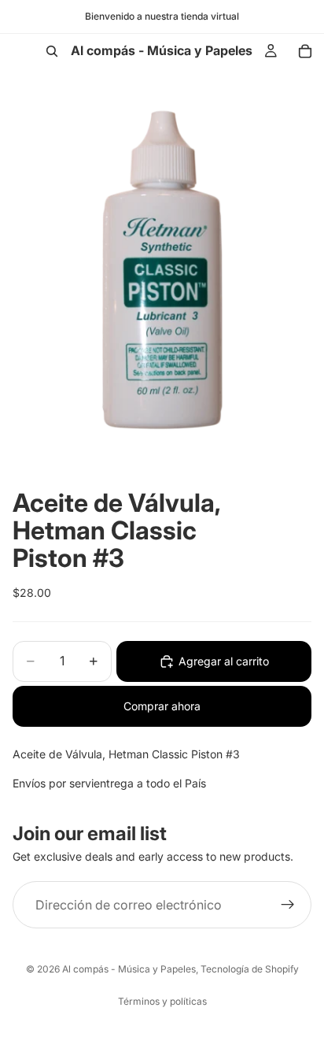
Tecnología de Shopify (250, 969)
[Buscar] (52, 51)
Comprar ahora (162, 706)
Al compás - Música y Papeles (129, 969)
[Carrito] (305, 51)
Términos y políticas (162, 1001)
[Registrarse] (287, 905)
